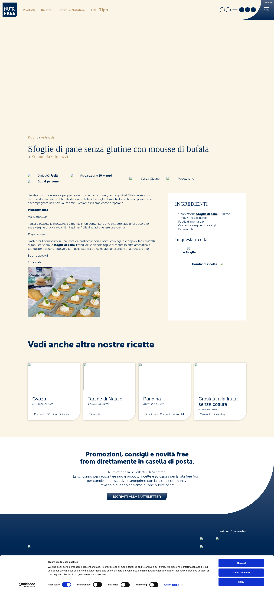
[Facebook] (241, 10)
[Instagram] (247, 10)
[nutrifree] (34, 546)
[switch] (97, 584)
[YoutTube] (253, 10)
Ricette (46, 10)
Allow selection (241, 572)
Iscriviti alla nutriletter (137, 496)
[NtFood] (205, 539)
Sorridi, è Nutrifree (71, 10)
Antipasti (47, 137)
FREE (99, 10)
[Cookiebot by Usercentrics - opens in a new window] (27, 584)
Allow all (241, 563)
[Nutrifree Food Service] (214, 546)
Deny (241, 581)
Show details (171, 584)
